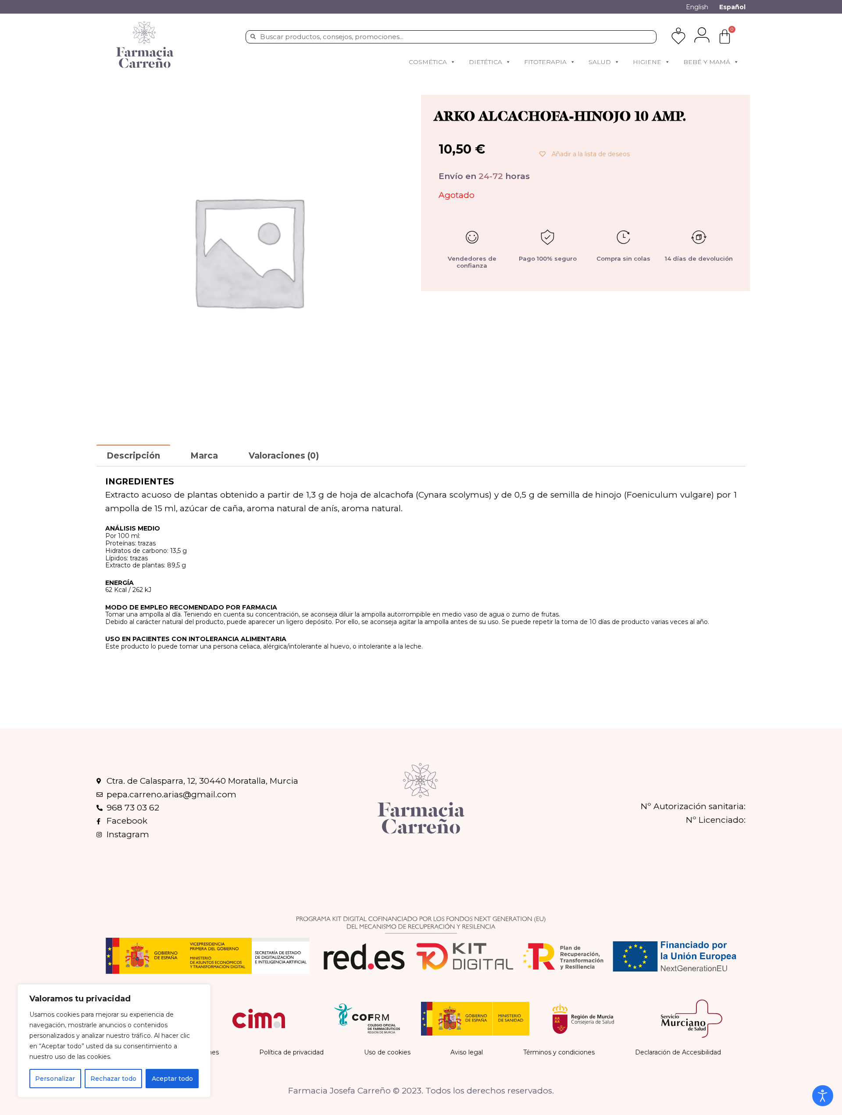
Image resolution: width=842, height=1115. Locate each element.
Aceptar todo (172, 1079)
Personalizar (55, 1079)
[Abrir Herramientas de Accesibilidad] (822, 1095)
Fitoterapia (545, 62)
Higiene (647, 62)
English (697, 7)
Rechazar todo (113, 1079)
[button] (453, 62)
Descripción (133, 456)
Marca (204, 456)
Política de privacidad (291, 1052)
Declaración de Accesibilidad (678, 1052)
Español (732, 7)
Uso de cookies (387, 1052)
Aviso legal (466, 1052)
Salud (600, 62)
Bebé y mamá (706, 62)
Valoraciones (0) (284, 456)
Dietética (485, 62)
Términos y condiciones (559, 1052)
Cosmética (428, 62)
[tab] (133, 455)
